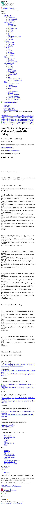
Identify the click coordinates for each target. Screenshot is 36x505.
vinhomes (20, 366)
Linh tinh (10, 90)
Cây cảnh (10, 93)
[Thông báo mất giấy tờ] (8, 425)
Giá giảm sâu (11, 17)
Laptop (10, 27)
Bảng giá (6, 452)
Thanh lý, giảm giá (13, 91)
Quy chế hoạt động (9, 455)
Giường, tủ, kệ (12, 71)
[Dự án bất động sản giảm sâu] (9, 102)
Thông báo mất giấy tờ (7, 426)
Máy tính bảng (12, 25)
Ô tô (9, 49)
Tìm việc (10, 46)
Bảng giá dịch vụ (9, 454)
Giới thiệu (7, 451)
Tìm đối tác (11, 60)
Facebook (7, 472)
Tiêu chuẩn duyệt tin (9, 457)
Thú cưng (10, 85)
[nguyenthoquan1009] (7, 147)
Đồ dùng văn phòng (13, 96)
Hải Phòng (7, 106)
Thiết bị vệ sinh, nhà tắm (14, 79)
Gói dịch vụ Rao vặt (8, 8)
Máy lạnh (10, 68)
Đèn (9, 77)
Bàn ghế (10, 69)
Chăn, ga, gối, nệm (13, 72)
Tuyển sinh (11, 42)
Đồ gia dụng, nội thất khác (15, 80)
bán (11, 366)
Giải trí (10, 88)
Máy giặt (10, 66)
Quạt (9, 75)
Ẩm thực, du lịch (12, 86)
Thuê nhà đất (11, 20)
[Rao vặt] (7, 5)
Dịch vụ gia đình (12, 61)
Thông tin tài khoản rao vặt (11, 460)
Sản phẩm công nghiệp (14, 97)
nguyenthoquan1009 (13, 150)
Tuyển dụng (11, 44)
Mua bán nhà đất (12, 19)
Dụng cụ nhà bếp (12, 74)
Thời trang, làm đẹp (13, 83)
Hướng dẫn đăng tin (9, 462)
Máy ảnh (10, 30)
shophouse (15, 366)
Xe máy (10, 50)
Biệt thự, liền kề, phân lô (11, 110)
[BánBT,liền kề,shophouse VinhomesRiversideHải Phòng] (17, 116)
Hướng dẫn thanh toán (10, 463)
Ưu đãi (6, 458)
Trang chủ (7, 105)
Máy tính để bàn (12, 28)
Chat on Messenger (16, 503)
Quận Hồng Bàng (9, 108)
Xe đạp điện (11, 53)
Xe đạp (10, 52)
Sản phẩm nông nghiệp (14, 99)
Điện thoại (10, 24)
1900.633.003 (4, 468)
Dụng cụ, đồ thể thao (13, 94)
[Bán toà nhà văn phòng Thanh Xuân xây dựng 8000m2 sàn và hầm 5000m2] (18, 399)
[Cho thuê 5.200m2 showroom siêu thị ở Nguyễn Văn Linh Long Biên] (18, 413)
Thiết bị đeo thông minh (14, 36)
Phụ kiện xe (11, 55)
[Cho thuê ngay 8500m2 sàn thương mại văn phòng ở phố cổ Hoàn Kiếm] (18, 372)
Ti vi (9, 35)
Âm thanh (10, 33)
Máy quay (10, 31)
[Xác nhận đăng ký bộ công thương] (11, 486)
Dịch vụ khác (11, 58)
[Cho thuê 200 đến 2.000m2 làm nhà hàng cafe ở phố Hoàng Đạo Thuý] (18, 386)
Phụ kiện (10, 38)
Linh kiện (10, 39)
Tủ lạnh (10, 64)
